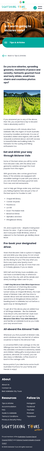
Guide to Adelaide (9, 413)
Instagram (31, 403)
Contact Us (6, 388)
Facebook (31, 406)
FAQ (3, 410)
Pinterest (30, 413)
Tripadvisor (31, 416)
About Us (5, 385)
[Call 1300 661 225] (35, 8)
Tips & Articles (7, 403)
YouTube (30, 410)
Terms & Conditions (10, 416)
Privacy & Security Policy (11, 420)
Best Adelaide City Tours (12, 391)
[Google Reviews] (21, 2)
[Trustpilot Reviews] (23, 2)
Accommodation (9, 406)
